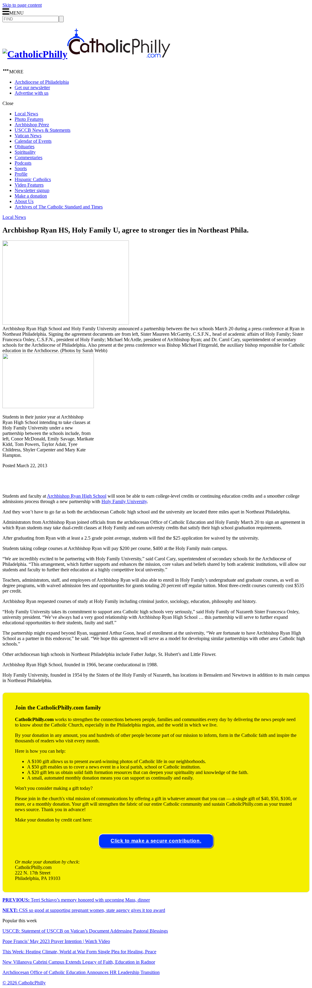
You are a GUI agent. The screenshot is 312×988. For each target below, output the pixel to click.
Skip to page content (22, 5)
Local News (26, 113)
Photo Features (29, 119)
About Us (24, 201)
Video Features (29, 184)
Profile (21, 174)
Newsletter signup (32, 190)
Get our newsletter (32, 87)
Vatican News (28, 135)
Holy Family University (124, 501)
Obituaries (24, 146)
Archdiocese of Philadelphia (42, 82)
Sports (21, 168)
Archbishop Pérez (32, 124)
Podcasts (23, 163)
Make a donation (31, 195)
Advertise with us (31, 93)
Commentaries (28, 157)
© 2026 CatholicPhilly (24, 982)
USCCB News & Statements (42, 130)
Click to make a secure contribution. (156, 840)
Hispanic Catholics (33, 179)
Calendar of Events (33, 141)
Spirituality (25, 152)
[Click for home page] (86, 54)
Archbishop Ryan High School (76, 496)
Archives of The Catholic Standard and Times (59, 206)
